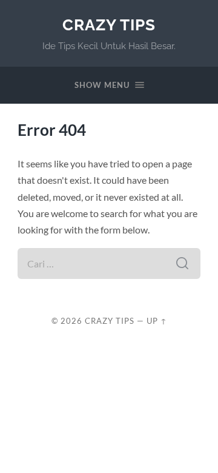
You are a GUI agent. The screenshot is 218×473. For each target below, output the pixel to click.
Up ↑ (157, 321)
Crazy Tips (109, 24)
